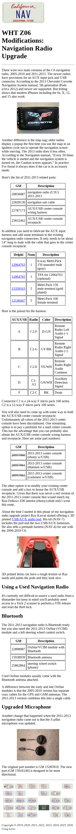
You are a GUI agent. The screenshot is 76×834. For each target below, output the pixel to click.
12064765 (18, 276)
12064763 (18, 264)
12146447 (18, 300)
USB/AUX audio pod (26, 519)
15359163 (18, 288)
